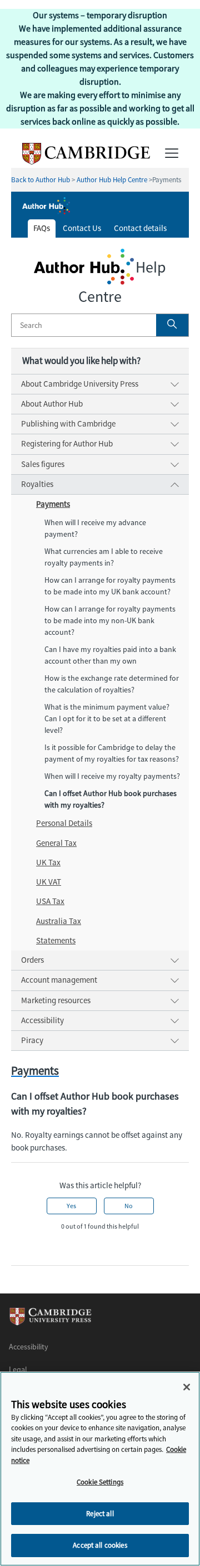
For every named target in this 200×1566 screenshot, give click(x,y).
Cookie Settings (100, 1482)
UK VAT (48, 882)
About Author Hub (52, 404)
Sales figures (42, 464)
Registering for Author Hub (67, 444)
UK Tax (48, 862)
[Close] (186, 1387)
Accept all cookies (100, 1545)
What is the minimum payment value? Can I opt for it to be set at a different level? (106, 718)
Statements (56, 941)
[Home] (80, 162)
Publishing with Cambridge (68, 424)
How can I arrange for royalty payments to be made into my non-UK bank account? (110, 620)
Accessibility (42, 1020)
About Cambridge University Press (79, 384)
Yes (71, 1206)
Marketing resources (56, 1000)
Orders (32, 960)
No (128, 1206)
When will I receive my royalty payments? (112, 776)
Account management (59, 980)
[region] (100, 1469)
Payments (53, 504)
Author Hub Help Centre (112, 180)
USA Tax (50, 901)
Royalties (37, 484)
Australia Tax (58, 921)
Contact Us (82, 228)
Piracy (32, 1040)
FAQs (41, 228)
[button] (172, 325)
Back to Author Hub (40, 180)
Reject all (99, 1513)
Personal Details (64, 823)
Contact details (140, 228)
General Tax (56, 843)
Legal (18, 1369)
